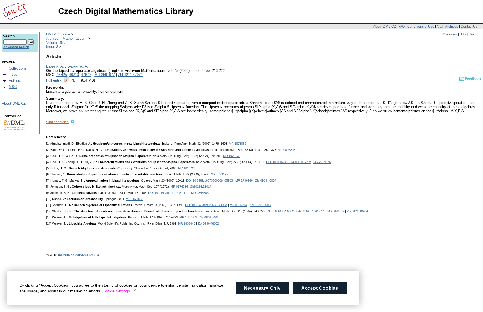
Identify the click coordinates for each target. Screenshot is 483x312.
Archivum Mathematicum (66, 38)
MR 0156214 (238, 205)
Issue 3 (52, 47)
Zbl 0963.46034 (265, 180)
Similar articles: (57, 122)
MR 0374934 (179, 186)
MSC (13, 87)
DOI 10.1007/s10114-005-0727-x (288, 162)
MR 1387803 (188, 217)
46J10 (74, 75)
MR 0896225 (286, 149)
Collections (18, 68)
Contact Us (469, 26)
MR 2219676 (322, 162)
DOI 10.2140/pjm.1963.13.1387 (206, 205)
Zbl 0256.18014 (200, 186)
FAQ (401, 26)
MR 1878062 (237, 143)
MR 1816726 (186, 168)
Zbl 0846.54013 (209, 217)
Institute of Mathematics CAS (79, 255)
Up (463, 34)
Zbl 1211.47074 (130, 75)
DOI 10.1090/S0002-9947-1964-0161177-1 (296, 211)
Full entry (53, 80)
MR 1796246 (244, 180)
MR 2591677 (104, 75)
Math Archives (447, 26)
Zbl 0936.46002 (208, 223)
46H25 (61, 75)
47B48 (86, 75)
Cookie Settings (116, 291)
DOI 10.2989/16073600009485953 (209, 180)
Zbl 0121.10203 (260, 205)
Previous (450, 34)
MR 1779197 (219, 174)
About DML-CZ (384, 26)
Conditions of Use (420, 26)
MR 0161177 (335, 211)
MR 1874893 (134, 199)
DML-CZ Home (58, 34)
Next (473, 34)
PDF (74, 80)
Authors (15, 80)
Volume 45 (54, 43)
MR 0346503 (200, 192)
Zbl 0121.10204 (357, 211)
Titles (13, 74)
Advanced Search (16, 47)
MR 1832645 (186, 223)
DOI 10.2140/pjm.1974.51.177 (168, 192)
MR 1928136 (231, 156)
